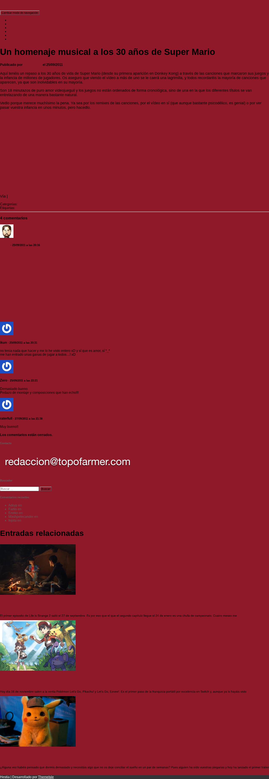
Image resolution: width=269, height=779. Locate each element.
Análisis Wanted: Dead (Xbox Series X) (51, 505)
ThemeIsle (46, 777)
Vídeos (13, 39)
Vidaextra (17, 196)
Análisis (14, 24)
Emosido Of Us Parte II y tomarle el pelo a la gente (76, 516)
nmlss (5, 245)
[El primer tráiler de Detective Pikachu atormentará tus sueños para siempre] (38, 745)
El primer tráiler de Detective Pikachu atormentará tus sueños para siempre (67, 758)
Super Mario (25, 208)
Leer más (243, 615)
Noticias (14, 31)
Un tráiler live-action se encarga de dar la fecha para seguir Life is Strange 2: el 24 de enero (82, 606)
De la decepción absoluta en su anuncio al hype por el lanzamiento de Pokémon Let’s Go (80, 682)
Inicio (12, 20)
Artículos (14, 27)
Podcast (14, 35)
